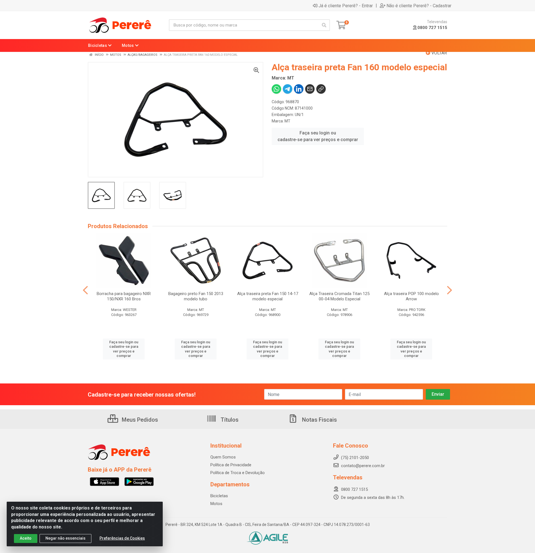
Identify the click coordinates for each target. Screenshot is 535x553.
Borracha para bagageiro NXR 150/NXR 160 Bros (124, 296)
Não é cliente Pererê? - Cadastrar (418, 5)
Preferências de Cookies (122, 538)
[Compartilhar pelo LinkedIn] (298, 89)
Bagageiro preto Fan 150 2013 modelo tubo (195, 296)
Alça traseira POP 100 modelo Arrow (411, 296)
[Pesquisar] (324, 25)
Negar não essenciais (65, 538)
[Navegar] (85, 290)
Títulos (229, 419)
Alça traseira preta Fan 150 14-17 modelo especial (267, 296)
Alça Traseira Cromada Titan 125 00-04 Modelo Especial (339, 296)
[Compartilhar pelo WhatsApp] (276, 89)
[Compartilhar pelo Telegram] (287, 89)
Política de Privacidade (230, 464)
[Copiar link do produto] (321, 89)
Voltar (438, 52)
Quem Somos (223, 457)
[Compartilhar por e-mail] (310, 89)
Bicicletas (219, 495)
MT (287, 121)
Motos (216, 503)
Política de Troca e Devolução (237, 472)
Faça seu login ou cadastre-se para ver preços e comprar (318, 136)
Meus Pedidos (139, 419)
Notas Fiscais (319, 419)
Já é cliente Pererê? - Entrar (345, 5)
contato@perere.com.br (363, 465)
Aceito (25, 538)
